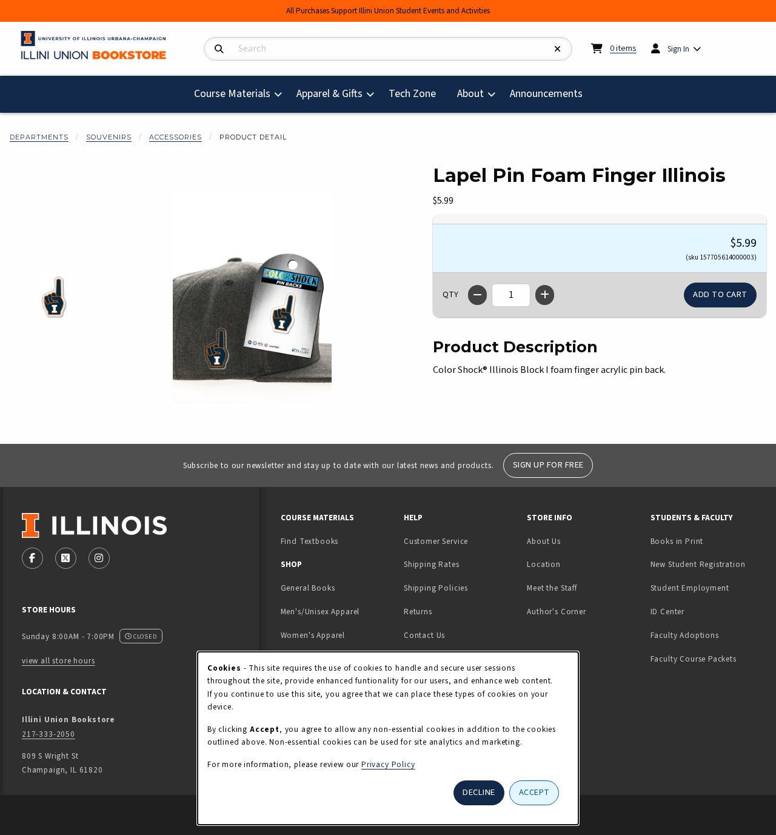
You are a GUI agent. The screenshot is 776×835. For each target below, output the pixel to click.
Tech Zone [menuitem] (417, 93)
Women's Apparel (313, 635)
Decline (479, 792)
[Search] (219, 49)
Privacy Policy (388, 764)
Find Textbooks (310, 541)
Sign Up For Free (548, 464)
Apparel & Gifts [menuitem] (329, 93)
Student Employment (707, 588)
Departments (39, 137)
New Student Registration (698, 564)
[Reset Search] (557, 49)
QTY (450, 295)
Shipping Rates (432, 564)
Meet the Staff (552, 588)
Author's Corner (556, 611)
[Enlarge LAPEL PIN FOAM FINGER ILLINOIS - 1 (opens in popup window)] (55, 297)
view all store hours (58, 660)
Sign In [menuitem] (678, 49)
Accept (534, 792)
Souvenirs (109, 137)
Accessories (175, 137)
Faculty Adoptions (685, 635)
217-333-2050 (48, 734)
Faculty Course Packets (694, 659)
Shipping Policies (436, 588)
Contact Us (424, 635)
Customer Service (436, 541)
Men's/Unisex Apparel (320, 611)
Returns (418, 611)
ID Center (706, 611)
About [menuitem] (470, 93)
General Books (308, 588)
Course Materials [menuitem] (232, 93)
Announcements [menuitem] (546, 93)
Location (544, 564)
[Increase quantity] (544, 295)
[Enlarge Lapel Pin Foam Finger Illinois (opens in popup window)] (252, 298)
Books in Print (707, 541)
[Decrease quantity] (477, 295)
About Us (544, 541)
